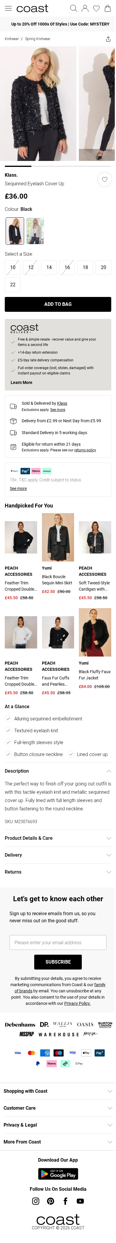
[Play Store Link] (56, 1185)
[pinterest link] (48, 1212)
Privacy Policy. (83, 1014)
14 (49, 263)
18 (85, 263)
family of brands (25, 1002)
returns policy (85, 446)
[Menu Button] (8, 8)
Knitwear (12, 39)
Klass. (11, 170)
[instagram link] (33, 1212)
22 (31, 280)
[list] (56, 104)
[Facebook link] (63, 1212)
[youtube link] (78, 1212)
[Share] (103, 39)
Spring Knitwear (37, 39)
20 (12, 280)
